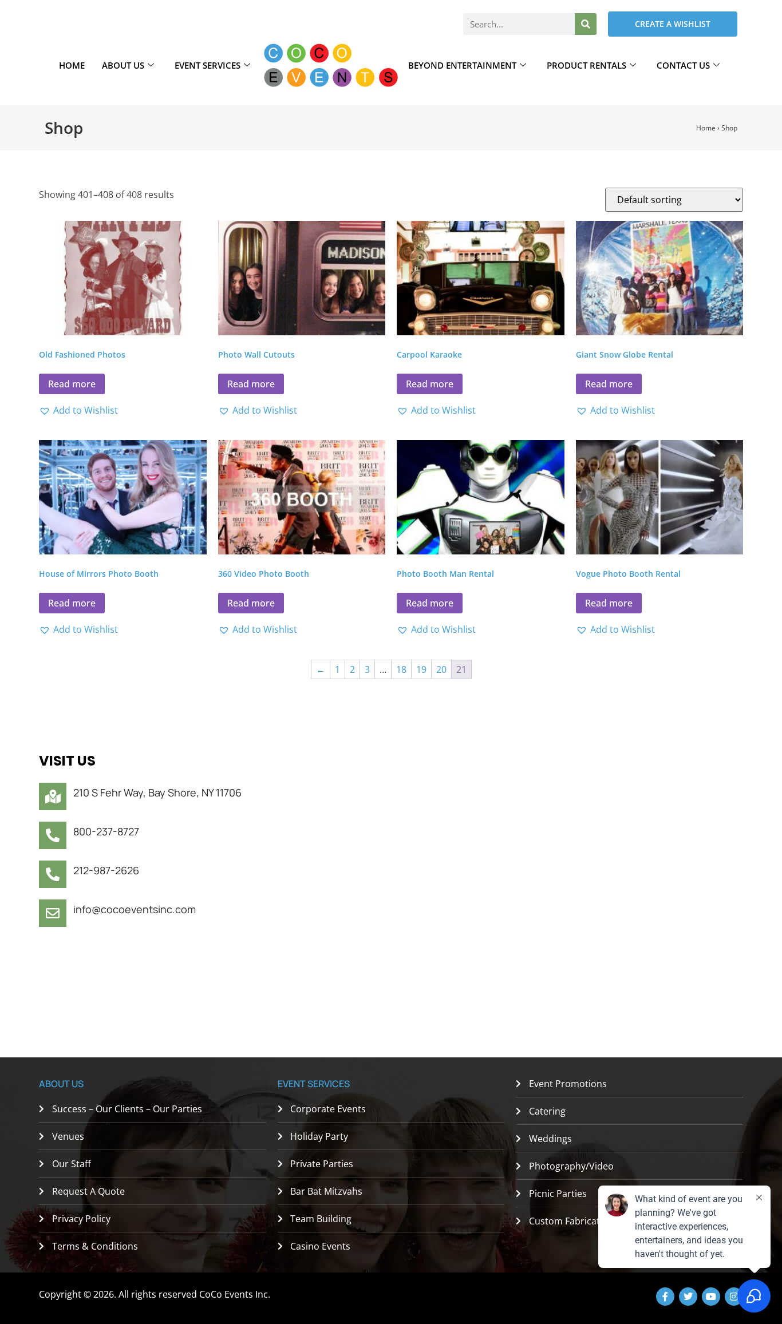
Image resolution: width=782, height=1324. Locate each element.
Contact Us (683, 65)
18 (401, 669)
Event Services (207, 65)
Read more (72, 384)
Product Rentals (586, 65)
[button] (78, 410)
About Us (123, 65)
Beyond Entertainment (462, 65)
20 (441, 669)
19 (421, 669)
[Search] (586, 24)
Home (72, 65)
